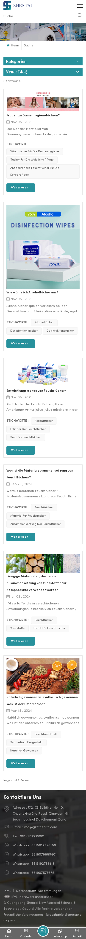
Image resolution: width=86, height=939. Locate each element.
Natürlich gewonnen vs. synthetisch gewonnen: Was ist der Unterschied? (42, 701)
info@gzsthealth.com (40, 827)
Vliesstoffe (17, 628)
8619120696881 (32, 836)
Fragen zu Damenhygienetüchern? (33, 115)
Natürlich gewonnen (24, 750)
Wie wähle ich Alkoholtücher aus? (32, 292)
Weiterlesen (19, 187)
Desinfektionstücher (24, 331)
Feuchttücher (44, 421)
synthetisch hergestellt (26, 742)
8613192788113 (42, 863)
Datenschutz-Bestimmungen (38, 891)
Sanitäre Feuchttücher (25, 437)
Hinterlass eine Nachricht (43, 931)
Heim (15, 45)
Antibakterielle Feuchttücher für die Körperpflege (34, 171)
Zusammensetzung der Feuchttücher (35, 524)
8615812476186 (43, 845)
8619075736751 (43, 873)
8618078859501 (44, 854)
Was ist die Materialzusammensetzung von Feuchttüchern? (39, 474)
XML (7, 891)
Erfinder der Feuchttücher (28, 429)
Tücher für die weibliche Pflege (32, 159)
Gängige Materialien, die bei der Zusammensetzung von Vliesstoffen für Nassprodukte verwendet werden (36, 583)
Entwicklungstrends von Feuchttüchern (36, 390)
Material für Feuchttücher (28, 516)
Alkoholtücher (44, 322)
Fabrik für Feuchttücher (49, 628)
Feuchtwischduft (46, 734)
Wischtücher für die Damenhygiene (34, 151)
